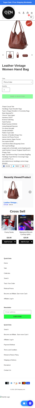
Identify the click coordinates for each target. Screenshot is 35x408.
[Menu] (32, 13)
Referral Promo (9, 251)
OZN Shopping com (20, 352)
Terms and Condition (10, 313)
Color (3, 78)
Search (6, 241)
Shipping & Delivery (10, 323)
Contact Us (7, 333)
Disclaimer (7, 328)
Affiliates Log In (9, 262)
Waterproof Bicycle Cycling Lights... (25, 196)
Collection (7, 236)
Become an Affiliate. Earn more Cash (15, 256)
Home (6, 226)
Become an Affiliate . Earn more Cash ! (16, 297)
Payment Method (9, 308)
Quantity (4, 86)
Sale (5, 231)
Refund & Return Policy (11, 318)
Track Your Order (9, 246)
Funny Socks (9, 195)
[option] (10, 55)
